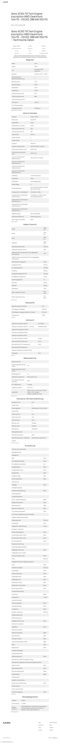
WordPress (55, 737)
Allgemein (16, 55)
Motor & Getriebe (23, 55)
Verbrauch (43, 55)
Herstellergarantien (42, 57)
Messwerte (37, 55)
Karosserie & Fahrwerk (26, 57)
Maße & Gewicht (31, 55)
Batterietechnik (16, 57)
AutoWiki (5, 2)
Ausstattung (34, 57)
